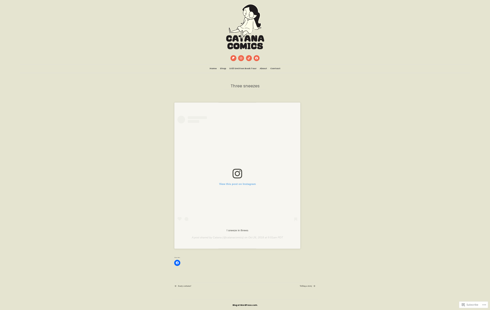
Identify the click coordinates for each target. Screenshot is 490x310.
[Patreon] (233, 58)
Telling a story (306, 286)
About (263, 68)
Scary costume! (184, 286)
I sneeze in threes (237, 230)
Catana (217, 237)
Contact (275, 68)
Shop (223, 68)
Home (213, 68)
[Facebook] (256, 58)
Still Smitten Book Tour (243, 68)
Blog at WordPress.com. (245, 305)
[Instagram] (241, 58)
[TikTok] (248, 58)
